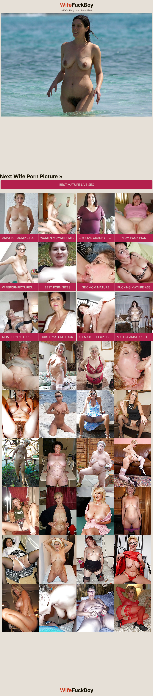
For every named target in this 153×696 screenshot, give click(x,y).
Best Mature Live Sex (76, 184)
